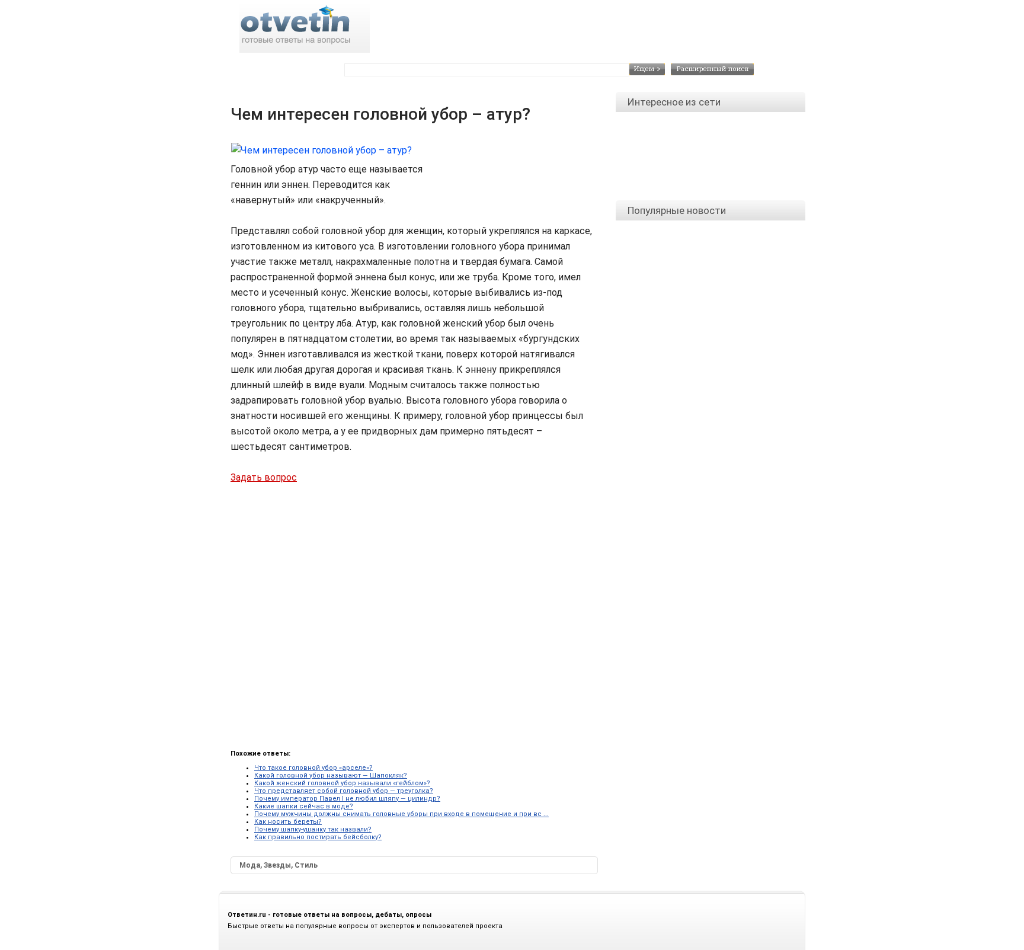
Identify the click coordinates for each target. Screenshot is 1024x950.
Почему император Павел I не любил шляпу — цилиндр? (347, 798)
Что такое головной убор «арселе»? (313, 768)
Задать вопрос (264, 477)
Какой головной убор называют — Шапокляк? (330, 775)
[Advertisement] (518, 168)
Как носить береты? (288, 822)
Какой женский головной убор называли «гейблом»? (342, 783)
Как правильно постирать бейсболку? (318, 837)
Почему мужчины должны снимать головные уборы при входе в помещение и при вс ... (401, 814)
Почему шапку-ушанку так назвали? (313, 829)
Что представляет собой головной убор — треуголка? (343, 791)
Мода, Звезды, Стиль (278, 865)
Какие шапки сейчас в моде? (303, 806)
